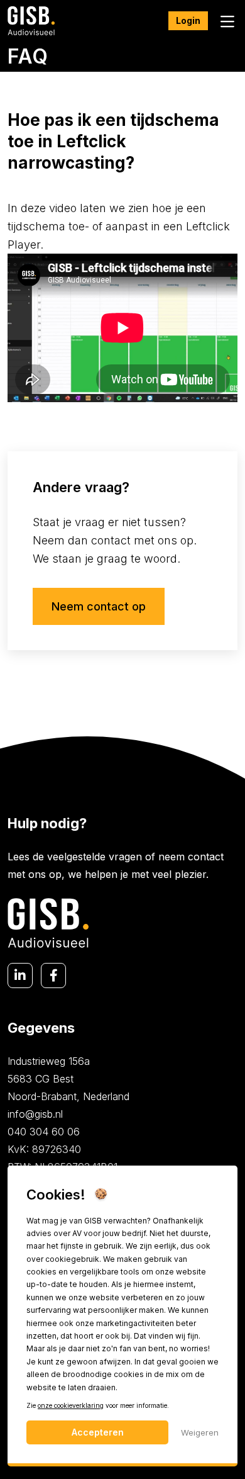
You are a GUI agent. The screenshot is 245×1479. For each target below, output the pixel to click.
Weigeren (200, 1432)
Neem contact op (99, 606)
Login (188, 20)
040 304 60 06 (44, 1131)
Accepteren (98, 1432)
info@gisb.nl (35, 1114)
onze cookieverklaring (71, 1405)
